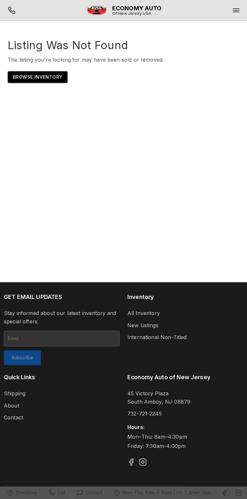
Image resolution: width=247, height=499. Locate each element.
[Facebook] (131, 462)
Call (61, 492)
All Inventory (143, 313)
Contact (13, 417)
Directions (26, 492)
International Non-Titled (157, 337)
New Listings (143, 325)
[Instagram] (143, 462)
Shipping (14, 393)
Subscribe (22, 357)
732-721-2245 (144, 413)
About (11, 405)
